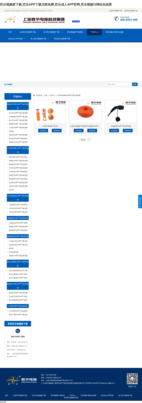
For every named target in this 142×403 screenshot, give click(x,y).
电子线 (11, 190)
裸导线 (11, 248)
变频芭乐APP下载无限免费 (18, 160)
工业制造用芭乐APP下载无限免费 (18, 150)
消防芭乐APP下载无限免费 (18, 135)
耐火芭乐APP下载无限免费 (18, 120)
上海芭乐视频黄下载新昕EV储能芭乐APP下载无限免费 (88, 126)
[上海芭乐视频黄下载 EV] (49, 112)
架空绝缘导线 (13, 252)
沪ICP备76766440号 (92, 383)
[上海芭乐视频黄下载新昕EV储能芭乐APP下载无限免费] (85, 112)
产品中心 (94, 32)
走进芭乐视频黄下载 (115, 11)
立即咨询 (43, 130)
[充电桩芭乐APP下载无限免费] (120, 112)
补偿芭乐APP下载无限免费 (18, 168)
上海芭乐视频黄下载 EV (50, 126)
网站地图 (3, 402)
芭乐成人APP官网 (15, 38)
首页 (10, 32)
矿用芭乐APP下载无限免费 (18, 306)
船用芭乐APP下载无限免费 (18, 293)
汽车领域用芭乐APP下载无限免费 (18, 198)
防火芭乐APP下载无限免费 (18, 113)
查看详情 (57, 130)
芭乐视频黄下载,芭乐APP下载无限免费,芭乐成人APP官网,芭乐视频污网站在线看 (56, 4)
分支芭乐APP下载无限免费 (18, 127)
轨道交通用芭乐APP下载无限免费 (18, 264)
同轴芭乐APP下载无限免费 (18, 255)
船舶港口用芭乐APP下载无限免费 (18, 286)
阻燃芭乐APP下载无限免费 (18, 124)
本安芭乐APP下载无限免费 (18, 182)
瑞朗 (109, 383)
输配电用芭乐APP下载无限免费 (18, 236)
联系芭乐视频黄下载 (131, 11)
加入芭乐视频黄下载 (38, 38)
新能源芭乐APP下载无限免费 (18, 218)
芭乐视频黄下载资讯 (75, 32)
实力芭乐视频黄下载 (51, 32)
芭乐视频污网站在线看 (114, 32)
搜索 (134, 84)
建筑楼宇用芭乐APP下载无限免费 (18, 106)
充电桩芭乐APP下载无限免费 (121, 126)
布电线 (11, 131)
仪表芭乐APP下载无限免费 (18, 186)
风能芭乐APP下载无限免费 (18, 226)
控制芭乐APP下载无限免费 (18, 175)
